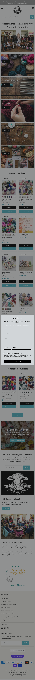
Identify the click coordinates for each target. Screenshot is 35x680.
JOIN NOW (17, 361)
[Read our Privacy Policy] (30, 356)
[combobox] (7, 348)
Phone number (7, 344)
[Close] (32, 317)
